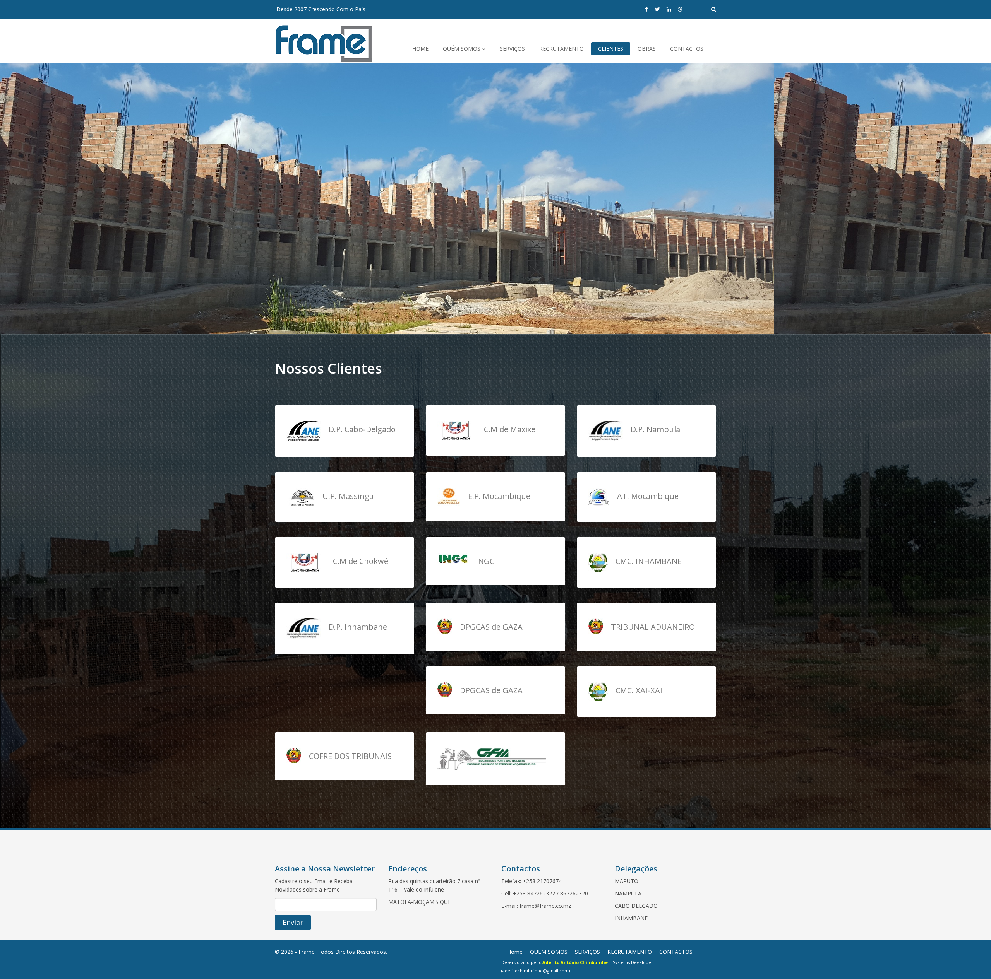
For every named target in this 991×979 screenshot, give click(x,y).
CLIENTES (610, 48)
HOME (420, 48)
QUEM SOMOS (549, 951)
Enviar (293, 922)
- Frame (305, 951)
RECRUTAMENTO (561, 48)
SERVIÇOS (512, 48)
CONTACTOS (686, 48)
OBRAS (647, 48)
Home (515, 951)
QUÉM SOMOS (462, 48)
